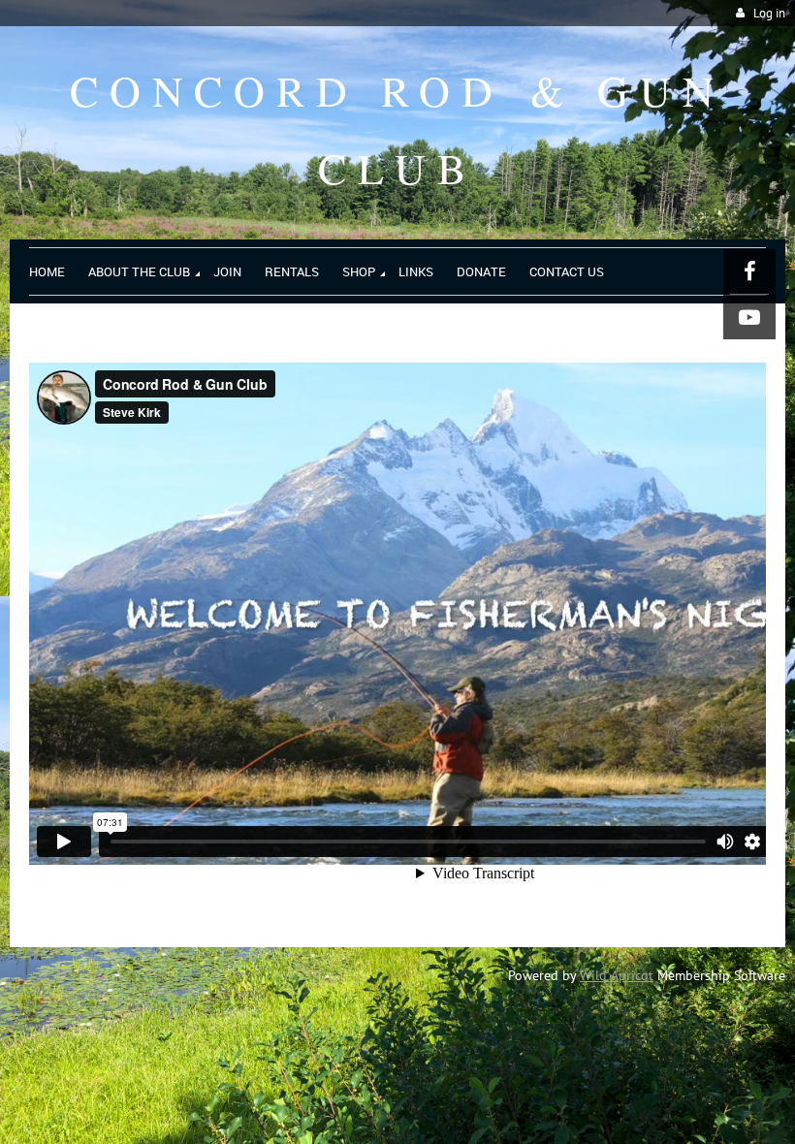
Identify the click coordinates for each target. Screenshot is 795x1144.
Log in (769, 13)
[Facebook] (749, 271)
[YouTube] (749, 317)
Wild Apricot (616, 975)
